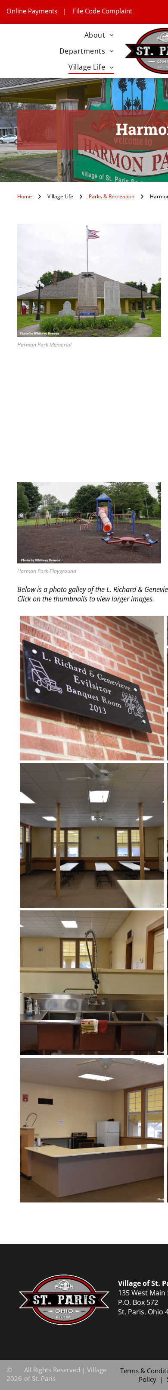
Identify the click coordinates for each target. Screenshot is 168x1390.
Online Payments (31, 10)
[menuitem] (99, 34)
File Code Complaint (102, 10)
